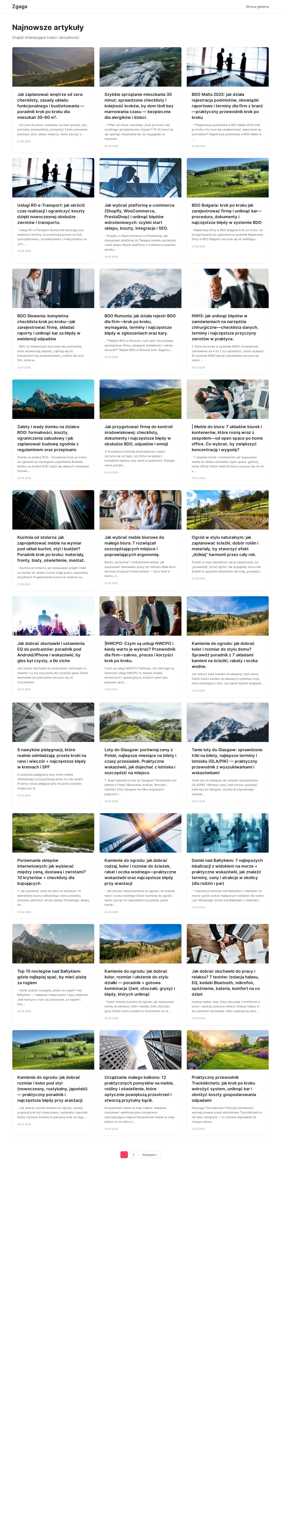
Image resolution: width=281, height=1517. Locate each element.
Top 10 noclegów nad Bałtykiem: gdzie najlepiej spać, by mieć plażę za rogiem (51, 977)
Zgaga (19, 6)
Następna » (150, 1154)
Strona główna (257, 7)
